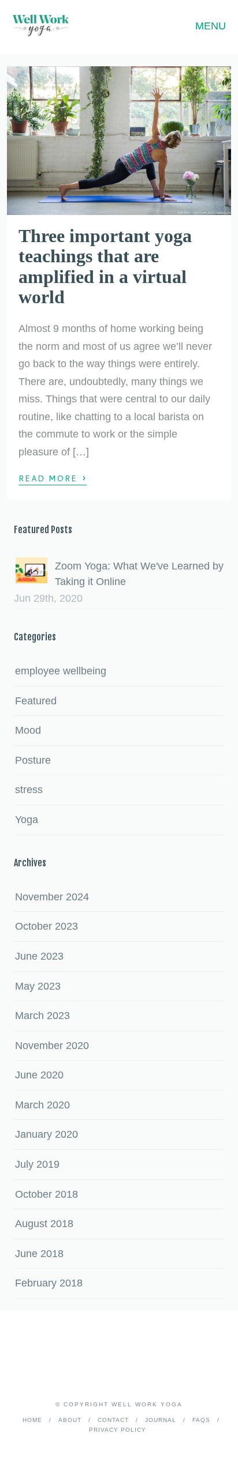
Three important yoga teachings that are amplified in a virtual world (105, 266)
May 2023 (38, 986)
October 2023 (46, 926)
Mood (28, 730)
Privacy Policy (117, 1430)
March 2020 (42, 1105)
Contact (113, 1420)
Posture (33, 760)
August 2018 (44, 1223)
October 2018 (46, 1194)
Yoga (26, 819)
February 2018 (49, 1283)
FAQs (201, 1420)
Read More (52, 478)
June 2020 (39, 1075)
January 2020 (46, 1134)
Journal (160, 1420)
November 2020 (52, 1045)
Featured (36, 701)
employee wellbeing (60, 671)
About (69, 1420)
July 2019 (37, 1164)
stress (29, 789)
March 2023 (42, 1015)
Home (32, 1420)
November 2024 (52, 897)
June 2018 (39, 1253)
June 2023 (39, 956)
